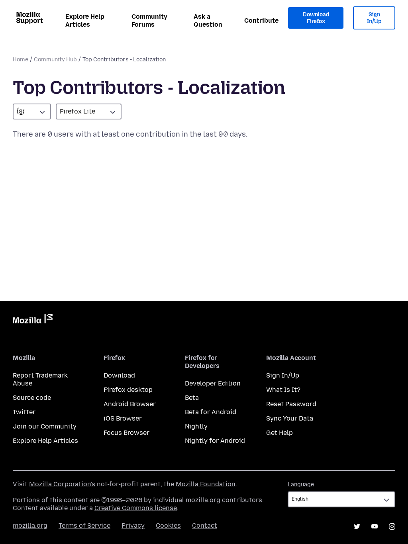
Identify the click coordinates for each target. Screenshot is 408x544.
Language (301, 484)
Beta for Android (210, 412)
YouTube (374, 526)
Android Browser (130, 404)
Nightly (196, 426)
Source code (32, 397)
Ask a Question (208, 20)
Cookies (168, 525)
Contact (204, 525)
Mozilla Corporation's (62, 484)
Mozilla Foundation (205, 484)
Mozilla (33, 320)
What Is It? (283, 389)
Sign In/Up (374, 18)
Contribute (261, 20)
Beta (192, 397)
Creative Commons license (135, 508)
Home (20, 59)
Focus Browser (126, 432)
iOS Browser (123, 418)
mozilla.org (30, 525)
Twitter (24, 412)
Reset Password (291, 404)
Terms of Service (84, 525)
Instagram (392, 526)
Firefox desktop (128, 389)
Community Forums (149, 20)
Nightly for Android (215, 440)
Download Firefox (316, 18)
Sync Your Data (289, 418)
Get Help (279, 432)
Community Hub (55, 59)
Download (119, 375)
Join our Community (44, 426)
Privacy (133, 525)
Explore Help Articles (84, 20)
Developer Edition (213, 383)
